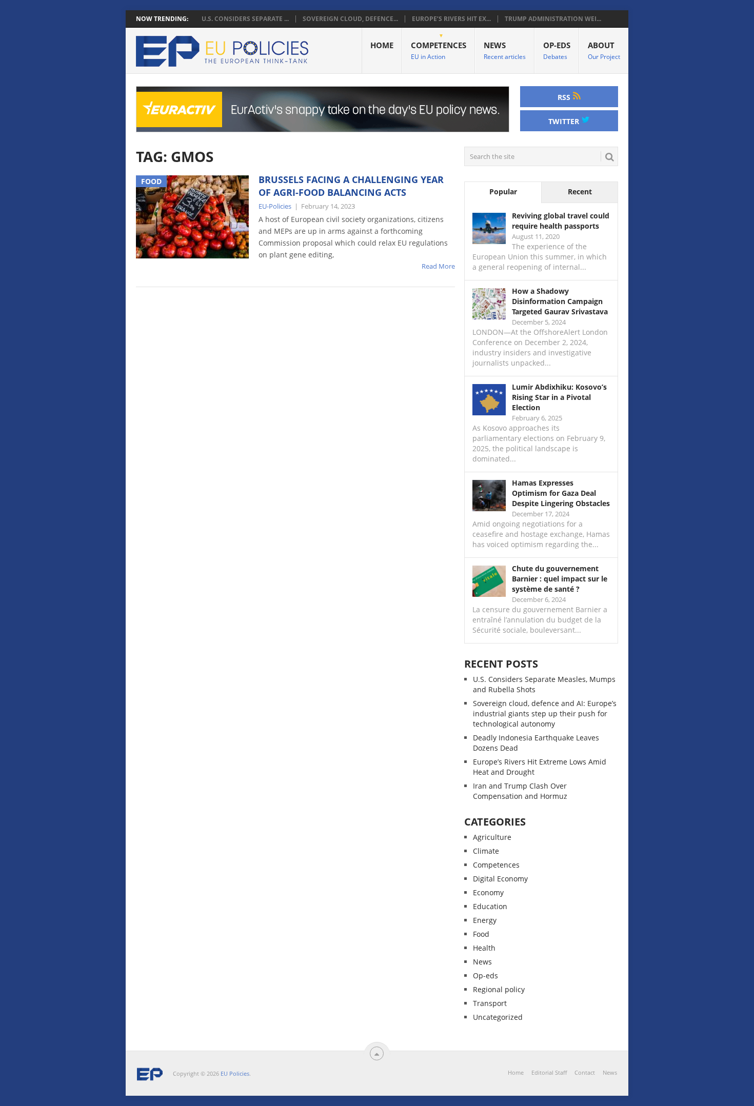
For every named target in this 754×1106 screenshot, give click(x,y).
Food (481, 934)
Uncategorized (498, 1017)
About (604, 50)
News (505, 50)
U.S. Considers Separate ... (245, 19)
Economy (488, 892)
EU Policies (235, 1073)
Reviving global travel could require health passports (560, 221)
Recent (580, 191)
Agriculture (492, 837)
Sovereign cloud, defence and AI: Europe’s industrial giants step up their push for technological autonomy (545, 713)
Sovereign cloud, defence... (350, 19)
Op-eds (556, 50)
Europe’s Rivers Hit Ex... (451, 19)
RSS (565, 97)
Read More (438, 266)
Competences (438, 50)
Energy (485, 920)
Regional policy (499, 989)
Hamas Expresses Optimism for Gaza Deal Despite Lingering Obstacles (561, 493)
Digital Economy (500, 878)
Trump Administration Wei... (553, 19)
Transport (490, 1003)
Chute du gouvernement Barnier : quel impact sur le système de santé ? (559, 579)
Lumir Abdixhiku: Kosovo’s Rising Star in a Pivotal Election (559, 397)
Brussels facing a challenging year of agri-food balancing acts (351, 185)
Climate (486, 851)
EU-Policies (275, 206)
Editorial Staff (549, 1072)
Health (484, 948)
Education (490, 906)
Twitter (564, 121)
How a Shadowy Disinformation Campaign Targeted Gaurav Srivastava (560, 301)
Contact (584, 1072)
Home (381, 45)
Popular (503, 191)
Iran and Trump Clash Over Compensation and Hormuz (520, 791)
